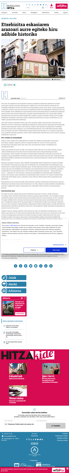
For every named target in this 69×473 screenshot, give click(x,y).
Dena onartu (56, 250)
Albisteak (4, 12)
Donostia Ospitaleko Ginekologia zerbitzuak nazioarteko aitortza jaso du (14, 334)
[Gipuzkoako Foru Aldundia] (24, 466)
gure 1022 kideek (12, 225)
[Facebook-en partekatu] (15, 266)
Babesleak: (34, 460)
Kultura (13, 18)
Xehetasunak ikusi (58, 244)
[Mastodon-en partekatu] (25, 266)
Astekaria (15, 12)
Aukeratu (33, 250)
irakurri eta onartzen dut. (21, 424)
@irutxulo (23, 98)
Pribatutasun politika (61, 436)
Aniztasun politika (62, 440)
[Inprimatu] (51, 266)
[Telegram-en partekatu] (35, 266)
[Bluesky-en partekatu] (30, 266)
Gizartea (5, 18)
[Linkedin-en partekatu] (46, 266)
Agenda (56, 12)
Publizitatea (34, 436)
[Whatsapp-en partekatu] (40, 266)
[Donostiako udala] (45, 466)
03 (62, 98)
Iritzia (24, 12)
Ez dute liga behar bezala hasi (14, 342)
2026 (60, 98)
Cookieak (65, 433)
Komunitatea (46, 12)
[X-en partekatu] (20, 266)
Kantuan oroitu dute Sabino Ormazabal (12, 326)
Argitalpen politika (62, 438)
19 (64, 98)
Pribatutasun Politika (14, 424)
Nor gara (34, 433)
